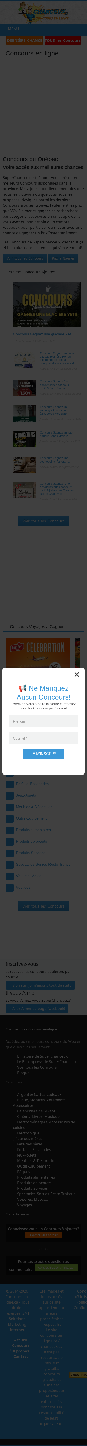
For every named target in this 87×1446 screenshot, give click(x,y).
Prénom (19, 723)
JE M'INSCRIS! (43, 756)
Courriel (20, 740)
